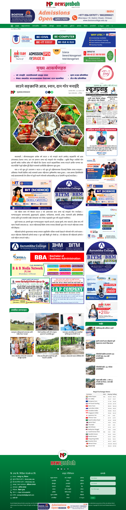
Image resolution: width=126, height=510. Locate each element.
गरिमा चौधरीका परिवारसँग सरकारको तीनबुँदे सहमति (22, 357)
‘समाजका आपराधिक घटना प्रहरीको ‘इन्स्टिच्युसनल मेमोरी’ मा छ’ (72, 333)
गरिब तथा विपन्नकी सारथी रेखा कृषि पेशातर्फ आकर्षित (47, 357)
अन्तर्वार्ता (93, 26)
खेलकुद (51, 26)
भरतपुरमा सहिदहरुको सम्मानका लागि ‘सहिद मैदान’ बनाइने (22, 333)
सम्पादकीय (35, 26)
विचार (85, 26)
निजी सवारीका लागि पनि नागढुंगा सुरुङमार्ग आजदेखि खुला (47, 333)
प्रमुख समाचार (26, 26)
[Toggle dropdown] (112, 26)
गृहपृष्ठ (17, 26)
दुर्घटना (72, 26)
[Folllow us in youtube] (61, 469)
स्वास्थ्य (59, 26)
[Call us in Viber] (67, 469)
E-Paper (101, 26)
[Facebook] (46, 92)
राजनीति (44, 26)
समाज (65, 26)
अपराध (79, 26)
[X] (49, 92)
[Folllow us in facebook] (58, 469)
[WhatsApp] (52, 92)
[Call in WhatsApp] (64, 469)
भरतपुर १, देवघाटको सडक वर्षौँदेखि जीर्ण (72, 356)
